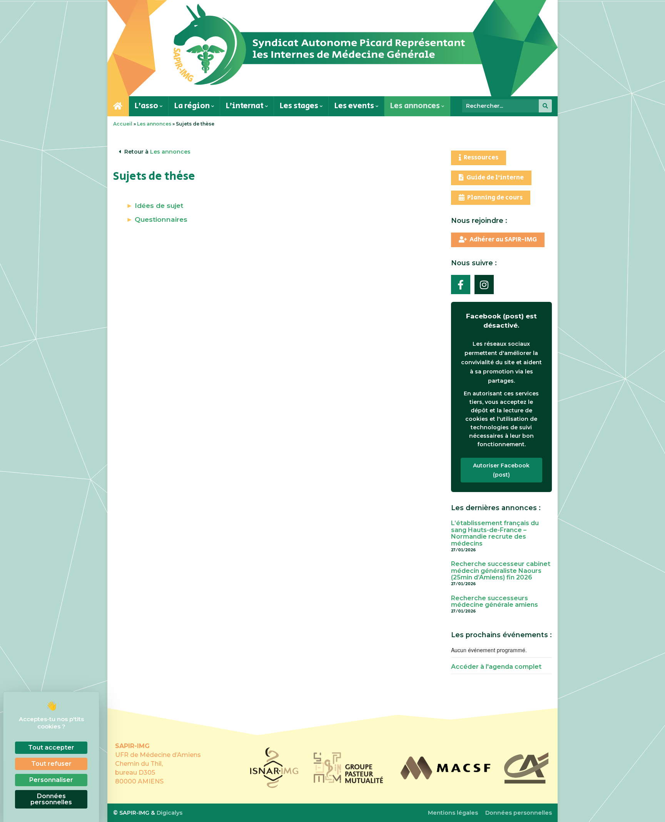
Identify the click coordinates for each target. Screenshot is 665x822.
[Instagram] (484, 284)
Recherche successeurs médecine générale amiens (494, 601)
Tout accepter (51, 747)
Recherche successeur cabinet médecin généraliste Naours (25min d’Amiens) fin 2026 (500, 570)
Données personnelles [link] (51, 799)
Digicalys (169, 812)
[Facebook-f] (460, 284)
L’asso (147, 106)
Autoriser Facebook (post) (501, 470)
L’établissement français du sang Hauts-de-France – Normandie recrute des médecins (495, 533)
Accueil (122, 124)
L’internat (245, 106)
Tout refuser (51, 763)
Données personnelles (518, 812)
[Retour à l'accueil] (332, 48)
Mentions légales (453, 812)
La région (192, 106)
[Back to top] (649, 806)
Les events (355, 106)
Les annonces (415, 106)
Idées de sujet (159, 205)
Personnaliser (51, 779)
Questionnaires (161, 219)
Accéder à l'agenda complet (496, 666)
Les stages (300, 106)
